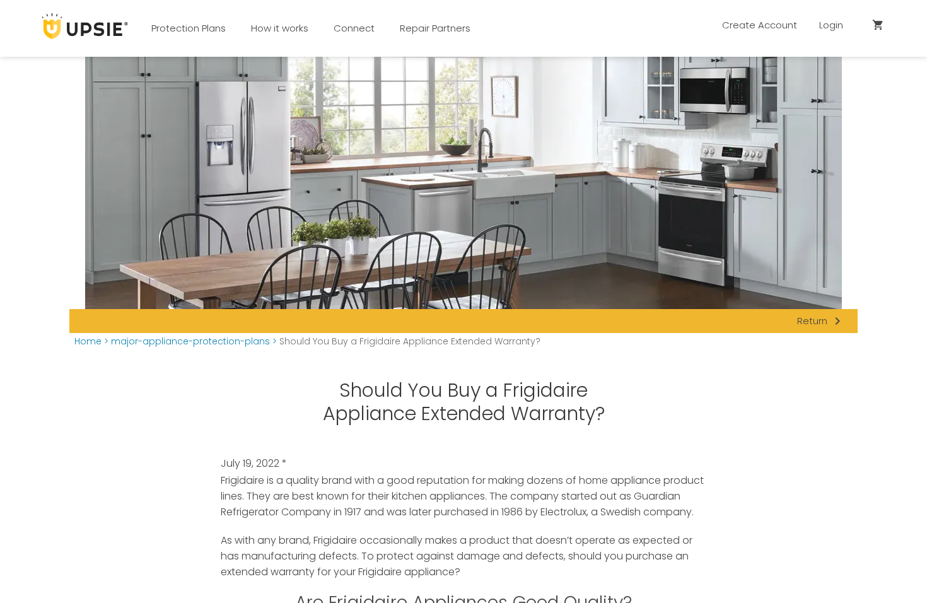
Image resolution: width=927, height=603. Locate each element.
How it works (279, 28)
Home (88, 341)
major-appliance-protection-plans (190, 341)
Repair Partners (435, 28)
